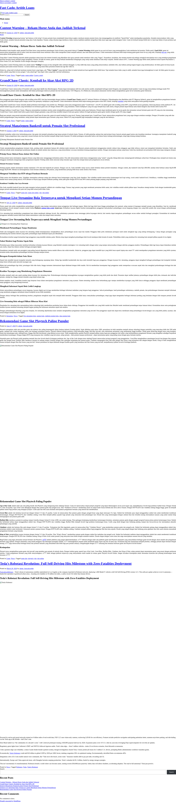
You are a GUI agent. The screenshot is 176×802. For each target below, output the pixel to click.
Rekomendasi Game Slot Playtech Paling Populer (34, 321)
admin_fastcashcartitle (27, 33)
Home (6, 23)
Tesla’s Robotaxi (15, 753)
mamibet (120, 101)
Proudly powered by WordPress (10, 801)
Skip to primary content (7, 1)
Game (8, 75)
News (13, 75)
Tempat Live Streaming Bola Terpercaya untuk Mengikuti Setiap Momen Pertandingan (61, 198)
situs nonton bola (64, 316)
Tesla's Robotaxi (32, 767)
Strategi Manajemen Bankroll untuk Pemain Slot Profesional (42, 125)
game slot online (33, 193)
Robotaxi (19, 767)
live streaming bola (30, 316)
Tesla (24, 767)
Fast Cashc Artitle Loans (17, 8)
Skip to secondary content (8, 3)
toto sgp (164, 52)
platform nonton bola (52, 316)
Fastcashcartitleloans (6, 572)
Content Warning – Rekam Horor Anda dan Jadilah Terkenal (42, 28)
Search (2, 15)
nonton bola (40, 316)
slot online (45, 193)
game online (29, 75)
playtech (30, 558)
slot (40, 193)
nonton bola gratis (47, 208)
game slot (24, 193)
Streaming (9, 316)
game (23, 75)
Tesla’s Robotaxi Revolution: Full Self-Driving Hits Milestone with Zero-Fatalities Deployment (66, 563)
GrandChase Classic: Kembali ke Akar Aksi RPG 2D (36, 80)
